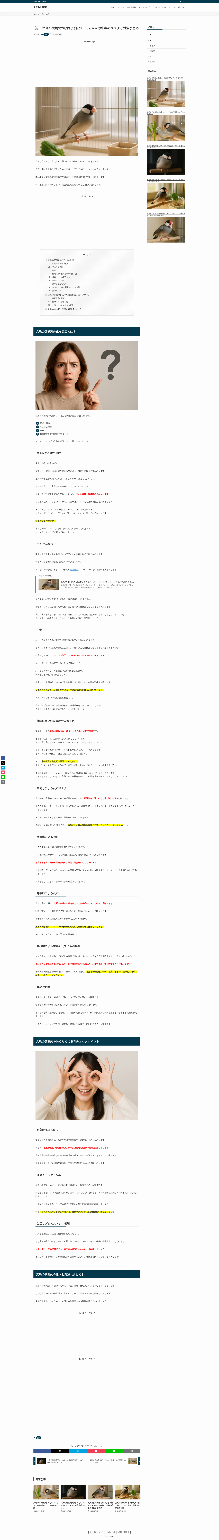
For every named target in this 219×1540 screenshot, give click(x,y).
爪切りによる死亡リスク (62, 277)
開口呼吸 (74, 569)
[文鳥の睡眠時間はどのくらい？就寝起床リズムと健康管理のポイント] (166, 164)
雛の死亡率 (56, 291)
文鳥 (46, 34)
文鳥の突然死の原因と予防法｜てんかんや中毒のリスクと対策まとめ (166, 79)
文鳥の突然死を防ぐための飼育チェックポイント (70, 295)
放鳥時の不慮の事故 (60, 264)
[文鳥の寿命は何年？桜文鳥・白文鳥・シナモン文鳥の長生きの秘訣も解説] (166, 198)
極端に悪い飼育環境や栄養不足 (64, 274)
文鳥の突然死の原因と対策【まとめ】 (65, 309)
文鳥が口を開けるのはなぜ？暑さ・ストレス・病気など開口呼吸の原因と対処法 (97, 582)
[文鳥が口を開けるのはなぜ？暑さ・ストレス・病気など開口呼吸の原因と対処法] (166, 231)
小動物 (152, 51)
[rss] (180, 1)
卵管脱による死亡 (59, 280)
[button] (42, 1451)
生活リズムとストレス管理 (63, 305)
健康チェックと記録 (60, 302)
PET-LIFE (40, 7)
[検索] (184, 1)
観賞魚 (152, 62)
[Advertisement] (86, 61)
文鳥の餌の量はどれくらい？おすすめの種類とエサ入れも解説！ (166, 113)
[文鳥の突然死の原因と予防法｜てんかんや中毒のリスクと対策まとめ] (166, 96)
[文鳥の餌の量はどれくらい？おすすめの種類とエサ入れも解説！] (166, 130)
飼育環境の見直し (59, 298)
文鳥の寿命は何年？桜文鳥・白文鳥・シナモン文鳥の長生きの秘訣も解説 (166, 180)
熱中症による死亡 (59, 284)
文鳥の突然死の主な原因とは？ (62, 260)
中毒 (54, 270)
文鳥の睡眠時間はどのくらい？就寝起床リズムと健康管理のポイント (166, 147)
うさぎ (152, 46)
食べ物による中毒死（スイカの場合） (67, 287)
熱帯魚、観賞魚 (123, 1532)
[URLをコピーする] (131, 1451)
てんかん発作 (57, 267)
